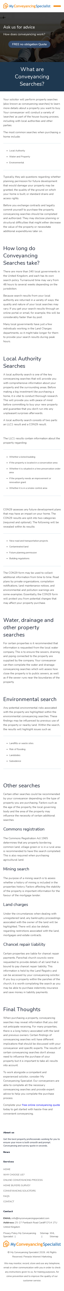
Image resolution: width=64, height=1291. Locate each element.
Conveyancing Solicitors (19, 1190)
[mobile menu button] (57, 6)
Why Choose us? (14, 1174)
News (6, 1152)
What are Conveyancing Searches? (32, 77)
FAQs (6, 1196)
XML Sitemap (54, 1234)
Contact (8, 1201)
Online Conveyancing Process (23, 1180)
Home (6, 1169)
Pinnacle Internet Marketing (37, 1256)
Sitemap (44, 1233)
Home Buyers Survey (16, 1185)
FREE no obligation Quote (29, 44)
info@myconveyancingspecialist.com (30, 1218)
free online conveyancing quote (41, 1105)
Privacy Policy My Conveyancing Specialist (19, 1234)
